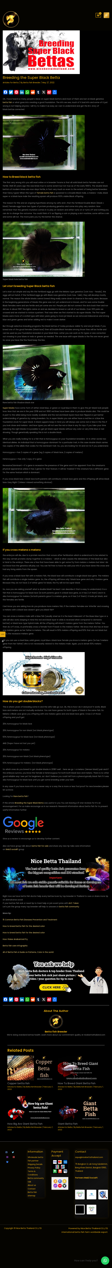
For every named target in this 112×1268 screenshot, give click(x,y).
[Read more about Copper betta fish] (30, 1068)
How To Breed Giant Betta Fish (76, 1083)
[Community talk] (7, 1161)
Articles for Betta (11, 82)
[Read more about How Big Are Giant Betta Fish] (30, 1108)
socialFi (14, 849)
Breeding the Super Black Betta (29, 803)
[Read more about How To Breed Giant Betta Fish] (81, 1068)
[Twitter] (13, 1152)
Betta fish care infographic (15, 945)
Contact (32, 1189)
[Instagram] (7, 1157)
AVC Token (74, 903)
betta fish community (69, 906)
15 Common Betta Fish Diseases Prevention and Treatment (30, 919)
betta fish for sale (40, 846)
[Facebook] (6, 1152)
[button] (105, 1260)
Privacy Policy (34, 1167)
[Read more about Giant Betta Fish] (81, 1108)
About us (32, 1185)
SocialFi (94, 1178)
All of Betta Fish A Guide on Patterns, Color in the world (28, 952)
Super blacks (8, 408)
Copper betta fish (18, 1083)
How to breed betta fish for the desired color (24, 926)
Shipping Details (35, 1164)
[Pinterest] (13, 1157)
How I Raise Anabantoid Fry (15, 939)
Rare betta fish (20, 796)
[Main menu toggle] (106, 15)
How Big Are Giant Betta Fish (24, 1123)
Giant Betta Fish (68, 1123)
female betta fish (45, 193)
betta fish (7, 102)
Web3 (8, 849)
